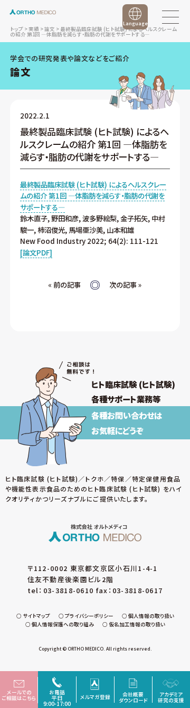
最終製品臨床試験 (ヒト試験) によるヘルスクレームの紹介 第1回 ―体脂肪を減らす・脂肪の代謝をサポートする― (93, 195)
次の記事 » (125, 284)
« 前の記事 (64, 284)
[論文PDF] (36, 252)
